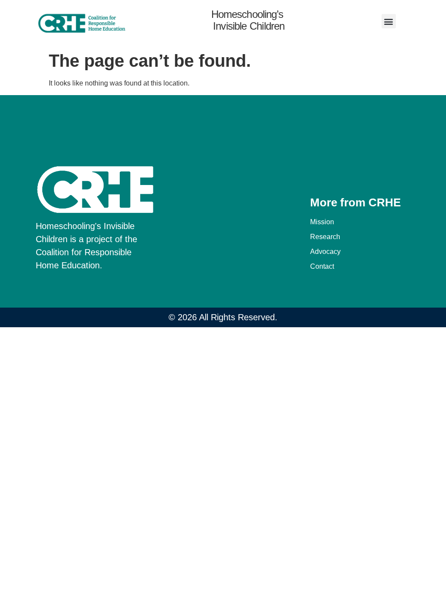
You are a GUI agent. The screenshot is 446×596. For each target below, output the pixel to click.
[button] (389, 21)
